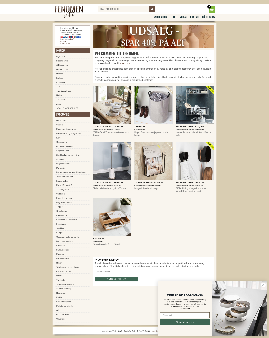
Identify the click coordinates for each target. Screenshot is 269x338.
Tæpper (59, 207)
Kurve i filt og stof (64, 185)
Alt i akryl (60, 159)
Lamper (59, 232)
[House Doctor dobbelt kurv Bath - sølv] (195, 105)
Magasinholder (62, 163)
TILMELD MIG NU (116, 279)
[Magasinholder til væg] (153, 161)
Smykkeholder (62, 151)
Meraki (59, 276)
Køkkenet (60, 245)
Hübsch (59, 74)
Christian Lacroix (63, 271)
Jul (57, 310)
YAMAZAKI (61, 99)
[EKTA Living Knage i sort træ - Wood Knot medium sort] (195, 161)
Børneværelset (62, 258)
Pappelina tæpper (64, 198)
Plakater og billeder (64, 306)
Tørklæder (61, 280)
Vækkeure (60, 194)
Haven (59, 263)
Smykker (60, 228)
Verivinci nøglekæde (65, 284)
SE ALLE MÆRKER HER (67, 108)
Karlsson (60, 78)
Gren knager (62, 211)
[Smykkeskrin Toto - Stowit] (112, 217)
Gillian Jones (62, 65)
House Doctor (62, 69)
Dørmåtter (60, 168)
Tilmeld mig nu (185, 322)
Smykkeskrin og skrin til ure (68, 155)
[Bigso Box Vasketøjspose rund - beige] (153, 105)
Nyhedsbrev (160, 17)
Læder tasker (62, 181)
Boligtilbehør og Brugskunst (68, 133)
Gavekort (60, 319)
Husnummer (61, 293)
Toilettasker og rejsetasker (68, 267)
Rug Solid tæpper (64, 202)
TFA (58, 87)
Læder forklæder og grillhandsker (71, 172)
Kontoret (60, 254)
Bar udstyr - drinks (64, 241)
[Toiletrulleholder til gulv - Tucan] (112, 161)
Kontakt (194, 17)
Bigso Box (60, 56)
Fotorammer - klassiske (66, 220)
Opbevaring (61, 142)
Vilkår (183, 17)
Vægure (59, 125)
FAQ (174, 17)
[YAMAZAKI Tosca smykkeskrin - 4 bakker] (112, 105)
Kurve (59, 138)
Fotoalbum (61, 224)
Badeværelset (62, 250)
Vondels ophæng (63, 288)
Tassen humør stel (64, 176)
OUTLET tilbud (62, 314)
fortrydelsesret (125, 63)
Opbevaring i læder (64, 146)
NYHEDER (61, 120)
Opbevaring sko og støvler (68, 237)
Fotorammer (61, 215)
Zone (58, 104)
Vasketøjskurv (62, 189)
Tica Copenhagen (64, 91)
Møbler (59, 297)
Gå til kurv (208, 17)
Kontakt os (65, 44)
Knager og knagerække (66, 129)
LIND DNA (60, 82)
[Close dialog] (263, 284)
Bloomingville (62, 61)
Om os (63, 41)
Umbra (59, 95)
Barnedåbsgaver (63, 301)
